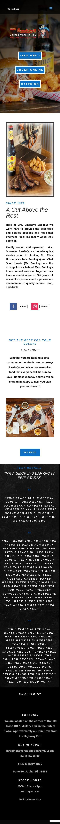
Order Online (30, 69)
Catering (30, 84)
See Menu (30, 452)
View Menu (30, 55)
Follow (23, 306)
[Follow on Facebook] (13, 306)
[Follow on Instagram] (34, 306)
